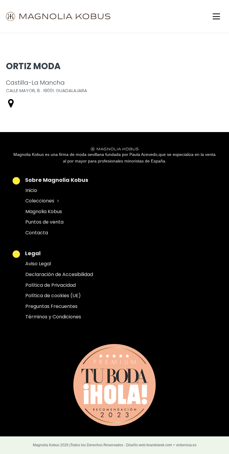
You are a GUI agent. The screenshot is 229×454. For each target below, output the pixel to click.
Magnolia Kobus (43, 211)
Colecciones (39, 200)
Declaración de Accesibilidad (59, 274)
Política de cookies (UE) (53, 295)
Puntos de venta (44, 222)
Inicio (31, 190)
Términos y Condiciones (53, 316)
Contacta (36, 232)
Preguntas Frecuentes (51, 306)
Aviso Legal (38, 263)
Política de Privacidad (50, 285)
